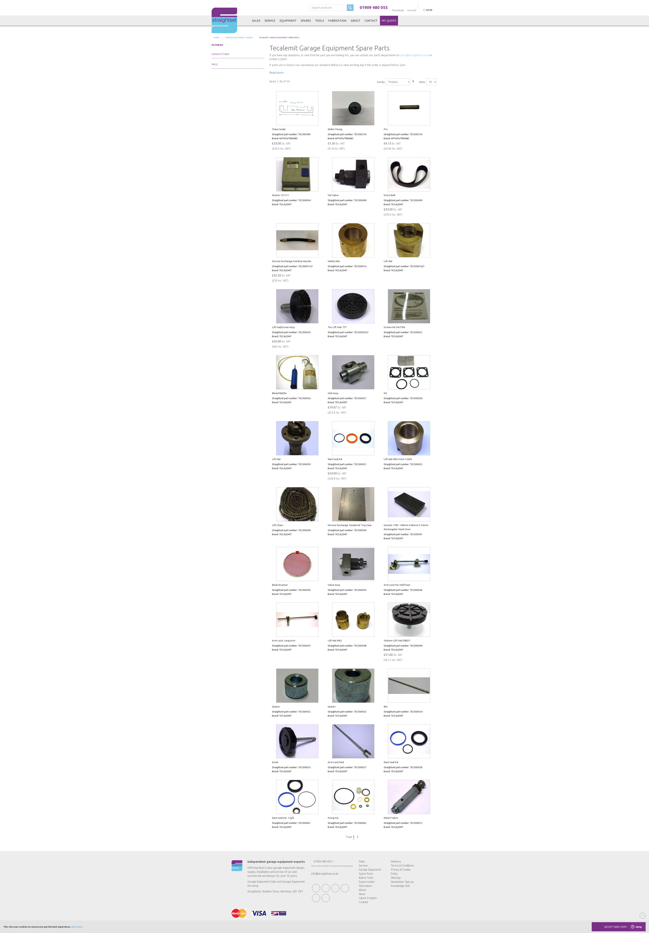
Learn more (76, 927)
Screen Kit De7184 (394, 327)
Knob (275, 762)
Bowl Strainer (280, 584)
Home (216, 38)
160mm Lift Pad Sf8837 (397, 640)
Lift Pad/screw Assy (283, 327)
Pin (386, 129)
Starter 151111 (280, 195)
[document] (324, 926)
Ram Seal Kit (335, 459)
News (362, 893)
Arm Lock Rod (336, 762)
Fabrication (365, 885)
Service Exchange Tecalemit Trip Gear (350, 525)
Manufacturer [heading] (220, 54)
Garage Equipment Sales (262, 881)
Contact (363, 902)
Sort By (381, 82)
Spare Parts (366, 873)
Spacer (276, 706)
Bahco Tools (366, 877)
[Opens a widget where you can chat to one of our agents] (636, 927)
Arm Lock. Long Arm (283, 640)
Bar (386, 706)
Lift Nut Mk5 (335, 640)
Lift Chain (277, 525)
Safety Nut (334, 261)
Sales (362, 861)
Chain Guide (279, 129)
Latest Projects (368, 897)
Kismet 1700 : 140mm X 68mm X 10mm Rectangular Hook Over (406, 527)
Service (363, 865)
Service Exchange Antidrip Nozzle (291, 261)
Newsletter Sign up (402, 881)
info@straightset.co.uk (324, 873)
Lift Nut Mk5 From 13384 (398, 459)
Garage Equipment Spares (239, 38)
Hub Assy (333, 393)
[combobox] (331, 7)
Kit (385, 393)
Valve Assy (334, 584)
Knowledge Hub (400, 885)
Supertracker (367, 881)
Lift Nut (388, 261)
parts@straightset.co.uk (414, 55)
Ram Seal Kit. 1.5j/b (283, 817)
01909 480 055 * (324, 861)
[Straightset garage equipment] (224, 20)
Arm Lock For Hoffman (397, 584)
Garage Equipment (370, 869)
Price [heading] (215, 64)
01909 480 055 (374, 7)
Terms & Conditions (402, 865)
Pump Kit (333, 817)
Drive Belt (389, 195)
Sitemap (396, 877)
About (362, 889)
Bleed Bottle (279, 393)
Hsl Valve (333, 195)
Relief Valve (391, 817)
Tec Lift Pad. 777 (337, 327)
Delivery (396, 861)
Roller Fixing (335, 129)
